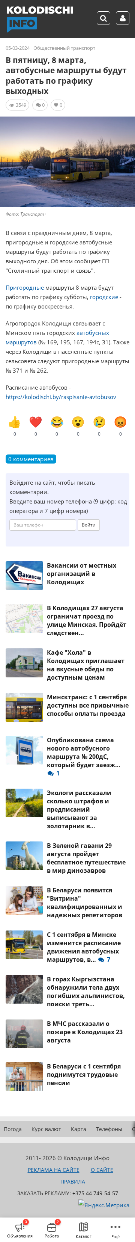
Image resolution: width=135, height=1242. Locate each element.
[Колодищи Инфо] (40, 19)
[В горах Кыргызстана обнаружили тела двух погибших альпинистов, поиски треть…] (24, 989)
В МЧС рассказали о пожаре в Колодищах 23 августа (85, 1031)
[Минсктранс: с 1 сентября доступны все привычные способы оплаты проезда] (24, 707)
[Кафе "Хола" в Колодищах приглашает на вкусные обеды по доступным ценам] (24, 662)
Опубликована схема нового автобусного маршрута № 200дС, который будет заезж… (83, 756)
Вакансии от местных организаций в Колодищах (81, 573)
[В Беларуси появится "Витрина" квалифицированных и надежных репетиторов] (24, 900)
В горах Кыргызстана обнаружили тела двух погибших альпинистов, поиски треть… (86, 991)
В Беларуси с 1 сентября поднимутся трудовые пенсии (84, 1074)
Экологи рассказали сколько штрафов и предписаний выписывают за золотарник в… (79, 809)
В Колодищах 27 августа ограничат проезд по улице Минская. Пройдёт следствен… (86, 620)
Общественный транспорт (64, 48)
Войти (89, 525)
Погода (13, 1129)
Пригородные (25, 287)
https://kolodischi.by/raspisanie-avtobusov (61, 397)
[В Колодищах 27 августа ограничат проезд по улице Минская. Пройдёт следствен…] (24, 618)
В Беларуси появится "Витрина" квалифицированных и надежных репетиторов (84, 902)
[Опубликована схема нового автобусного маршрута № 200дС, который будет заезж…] (24, 750)
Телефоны (109, 1129)
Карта (78, 1129)
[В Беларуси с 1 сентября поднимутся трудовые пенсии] (24, 1076)
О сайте (102, 1169)
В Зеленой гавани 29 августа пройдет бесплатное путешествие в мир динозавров (86, 858)
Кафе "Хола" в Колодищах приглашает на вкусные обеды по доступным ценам (85, 665)
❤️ (35, 425)
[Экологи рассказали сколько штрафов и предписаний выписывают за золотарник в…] (24, 803)
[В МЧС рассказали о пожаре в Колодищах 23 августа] (24, 1033)
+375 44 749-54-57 (95, 1193)
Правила (72, 1181)
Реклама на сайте (54, 1169)
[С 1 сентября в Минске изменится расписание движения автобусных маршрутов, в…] (24, 944)
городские (104, 297)
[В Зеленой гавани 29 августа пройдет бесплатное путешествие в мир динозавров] (24, 855)
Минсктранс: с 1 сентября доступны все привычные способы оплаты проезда (88, 705)
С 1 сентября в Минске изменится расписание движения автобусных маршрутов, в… (84, 947)
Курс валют (46, 1129)
